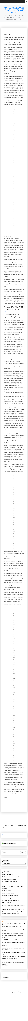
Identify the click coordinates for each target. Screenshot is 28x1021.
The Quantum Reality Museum (9, 879)
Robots (7, 31)
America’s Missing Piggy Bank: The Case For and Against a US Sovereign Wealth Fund (13, 912)
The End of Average (6, 898)
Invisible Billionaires (7, 939)
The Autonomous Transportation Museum (12, 929)
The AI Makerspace (6, 890)
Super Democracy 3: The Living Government (12, 952)
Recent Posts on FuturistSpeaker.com (13, 923)
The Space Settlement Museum (9, 933)
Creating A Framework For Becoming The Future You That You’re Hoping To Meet (13, 957)
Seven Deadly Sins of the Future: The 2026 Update (13, 948)
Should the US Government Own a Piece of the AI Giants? (13, 963)
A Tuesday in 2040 (6, 902)
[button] (26, 1)
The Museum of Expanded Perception (11, 876)
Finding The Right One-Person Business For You (13, 909)
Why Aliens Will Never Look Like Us (10, 900)
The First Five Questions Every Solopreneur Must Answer (13, 906)
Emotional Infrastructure (8, 893)
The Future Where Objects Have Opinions (12, 935)
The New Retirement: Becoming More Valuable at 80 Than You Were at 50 (13, 942)
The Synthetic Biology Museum (9, 881)
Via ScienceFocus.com (9, 797)
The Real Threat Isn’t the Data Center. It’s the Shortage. (12, 887)
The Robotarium (6, 884)
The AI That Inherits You (7, 874)
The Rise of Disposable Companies (10, 895)
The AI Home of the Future (8, 926)
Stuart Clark (8, 34)
